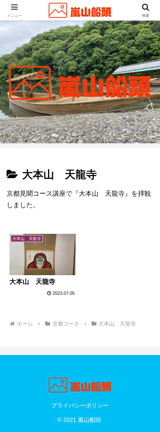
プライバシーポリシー (80, 405)
